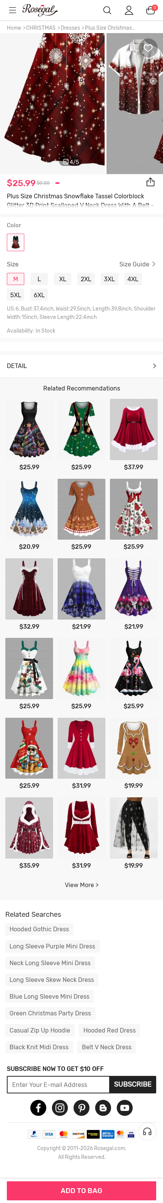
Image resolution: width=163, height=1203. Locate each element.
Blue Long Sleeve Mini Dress (49, 996)
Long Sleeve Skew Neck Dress (51, 979)
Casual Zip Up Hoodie (39, 1030)
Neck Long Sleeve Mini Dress (50, 963)
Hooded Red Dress (109, 1030)
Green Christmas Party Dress (50, 1013)
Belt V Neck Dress (107, 1047)
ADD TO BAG (81, 1191)
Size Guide (134, 264)
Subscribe (133, 1084)
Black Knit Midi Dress (39, 1047)
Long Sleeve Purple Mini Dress (52, 946)
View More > (82, 885)
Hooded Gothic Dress (39, 929)
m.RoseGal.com (45, 10)
